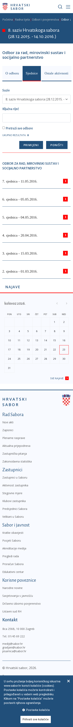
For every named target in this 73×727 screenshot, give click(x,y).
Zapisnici (7, 430)
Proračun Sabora (13, 564)
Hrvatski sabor (21, 6)
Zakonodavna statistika (17, 461)
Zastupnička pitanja (14, 453)
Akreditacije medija (14, 548)
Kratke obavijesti (12, 533)
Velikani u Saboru (13, 516)
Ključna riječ (10, 109)
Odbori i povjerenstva (45, 19)
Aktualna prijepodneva (16, 446)
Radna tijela (22, 19)
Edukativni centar (13, 572)
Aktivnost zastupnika (15, 485)
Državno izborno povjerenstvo (21, 603)
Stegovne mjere (12, 493)
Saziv (6, 90)
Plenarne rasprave (13, 438)
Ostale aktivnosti (56, 73)
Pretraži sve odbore (19, 128)
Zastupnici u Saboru (14, 477)
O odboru (12, 73)
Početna (7, 19)
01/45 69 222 (16, 636)
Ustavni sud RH (11, 611)
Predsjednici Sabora (14, 509)
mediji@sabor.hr (12, 644)
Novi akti (7, 422)
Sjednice (32, 73)
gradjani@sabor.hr (13, 647)
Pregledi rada (10, 556)
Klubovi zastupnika (14, 501)
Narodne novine (12, 588)
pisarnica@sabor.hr (14, 651)
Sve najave (57, 378)
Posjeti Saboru (11, 540)
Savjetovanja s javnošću (17, 596)
